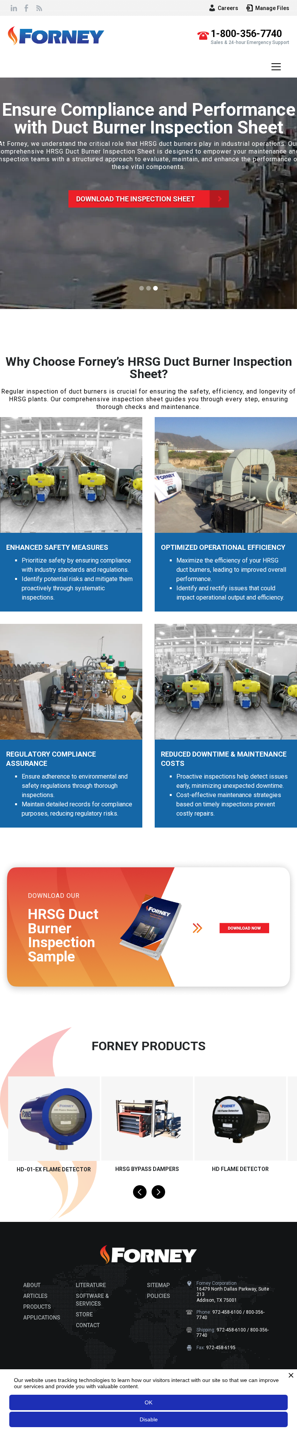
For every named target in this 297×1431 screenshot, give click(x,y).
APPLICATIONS (41, 1317)
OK (148, 1402)
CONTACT (88, 1325)
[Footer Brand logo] (148, 1254)
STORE (84, 1314)
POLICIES (158, 1296)
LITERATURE (91, 1285)
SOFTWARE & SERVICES (92, 1300)
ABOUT (32, 1285)
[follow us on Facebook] (26, 8)
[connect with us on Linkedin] (14, 8)
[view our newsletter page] (38, 8)
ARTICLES (35, 1296)
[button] (274, 66)
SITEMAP (158, 1285)
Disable (149, 1419)
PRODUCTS (37, 1307)
